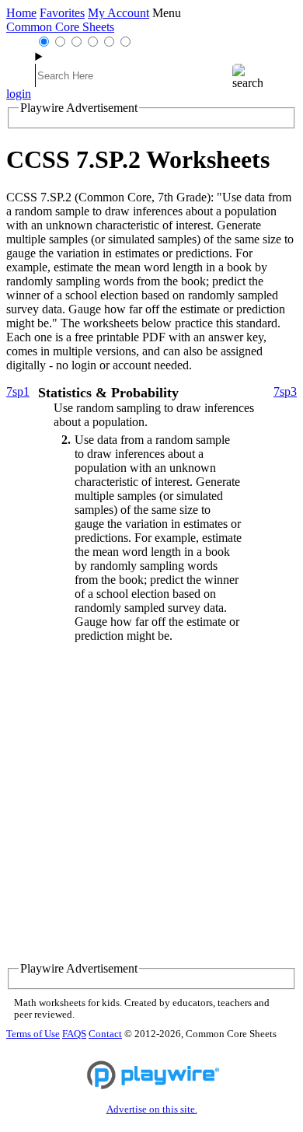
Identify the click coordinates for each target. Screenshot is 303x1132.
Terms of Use (33, 1034)
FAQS (74, 1034)
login (18, 93)
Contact (105, 1034)
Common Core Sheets (60, 26)
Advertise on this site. (151, 1109)
